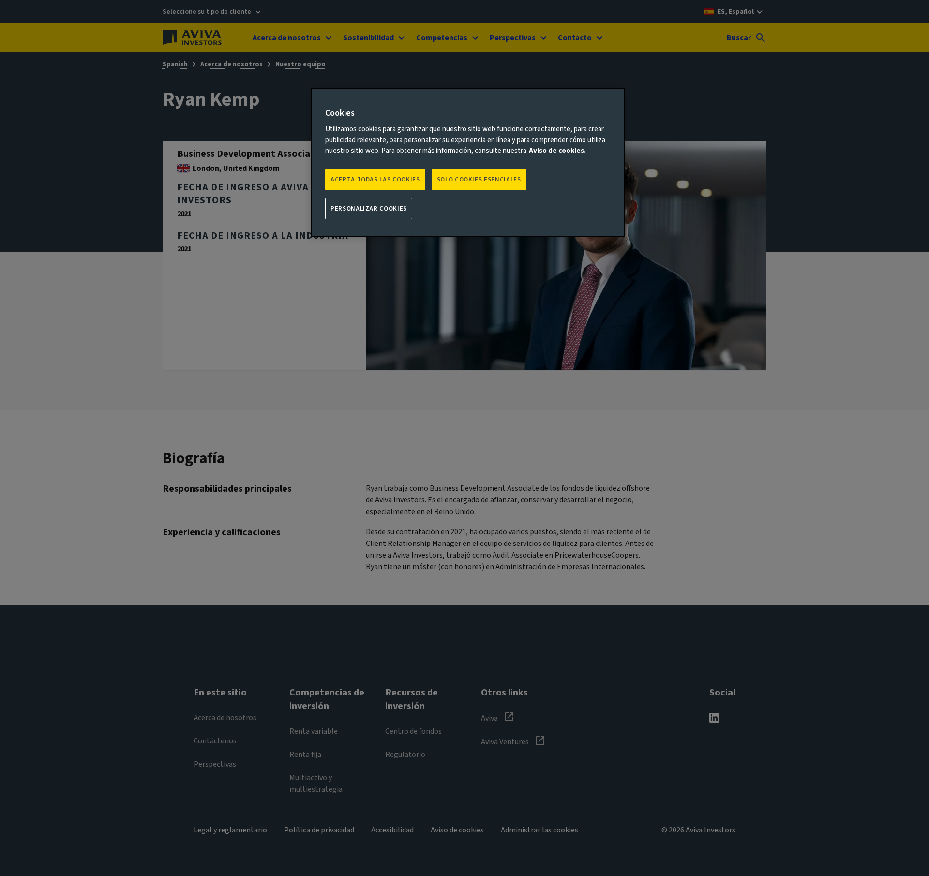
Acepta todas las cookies (375, 179)
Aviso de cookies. (557, 151)
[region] (468, 162)
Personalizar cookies (368, 208)
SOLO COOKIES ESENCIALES (479, 179)
